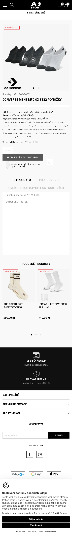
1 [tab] (33, 88)
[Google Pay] (36, 474)
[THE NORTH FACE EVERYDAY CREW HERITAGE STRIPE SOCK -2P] (18, 285)
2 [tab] (38, 88)
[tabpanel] (36, 57)
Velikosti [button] (20, 142)
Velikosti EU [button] (8, 142)
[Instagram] (40, 454)
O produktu (22, 180)
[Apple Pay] (54, 474)
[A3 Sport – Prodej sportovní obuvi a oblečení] (36, 5)
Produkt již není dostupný (22, 157)
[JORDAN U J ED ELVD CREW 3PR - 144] (53, 285)
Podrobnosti (49, 180)
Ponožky (7, 94)
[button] (50, 162)
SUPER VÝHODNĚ (36, 12)
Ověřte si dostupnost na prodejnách (36, 188)
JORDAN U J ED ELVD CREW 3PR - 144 (53, 305)
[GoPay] (18, 474)
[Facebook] (29, 454)
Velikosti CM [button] (32, 142)
